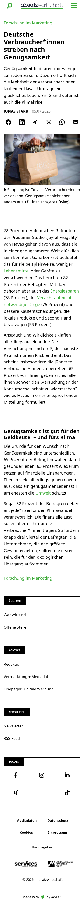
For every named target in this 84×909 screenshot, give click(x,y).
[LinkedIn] (22, 122)
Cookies (26, 832)
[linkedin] (67, 775)
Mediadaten (26, 820)
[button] (9, 6)
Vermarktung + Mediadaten (28, 676)
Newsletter (13, 726)
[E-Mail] (75, 122)
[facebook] (16, 775)
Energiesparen (64, 291)
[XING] (35, 122)
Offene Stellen (16, 627)
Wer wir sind (15, 614)
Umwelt (43, 493)
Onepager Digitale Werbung (29, 689)
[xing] (16, 792)
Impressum (57, 832)
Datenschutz (57, 820)
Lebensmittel (17, 271)
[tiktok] (67, 792)
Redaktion (13, 664)
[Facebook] (8, 122)
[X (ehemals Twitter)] (48, 122)
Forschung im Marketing (28, 23)
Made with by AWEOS (42, 897)
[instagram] (42, 775)
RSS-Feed (12, 738)
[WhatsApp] (62, 122)
